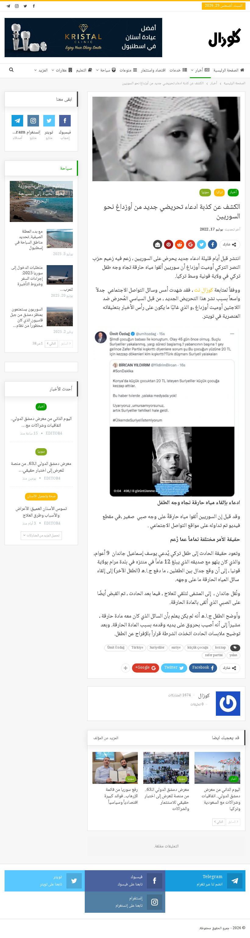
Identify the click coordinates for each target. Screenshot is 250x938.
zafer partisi (214, 655)
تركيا (219, 192)
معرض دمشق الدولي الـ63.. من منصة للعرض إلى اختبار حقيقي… (41, 467)
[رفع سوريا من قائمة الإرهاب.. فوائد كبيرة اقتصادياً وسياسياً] (115, 768)
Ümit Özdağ (115, 647)
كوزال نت (203, 290)
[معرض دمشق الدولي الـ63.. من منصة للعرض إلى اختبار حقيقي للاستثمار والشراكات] (166, 768)
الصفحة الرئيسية (225, 70)
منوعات (125, 70)
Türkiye (137, 647)
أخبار (199, 70)
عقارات (61, 70)
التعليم (81, 70)
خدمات (175, 70)
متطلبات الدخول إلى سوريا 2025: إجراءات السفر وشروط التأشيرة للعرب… (42, 278)
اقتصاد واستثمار (153, 70)
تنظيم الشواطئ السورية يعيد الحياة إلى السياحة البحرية (41, 194)
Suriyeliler (157, 647)
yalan (233, 655)
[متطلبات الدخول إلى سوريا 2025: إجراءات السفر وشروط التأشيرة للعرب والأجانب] (60, 275)
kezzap (220, 647)
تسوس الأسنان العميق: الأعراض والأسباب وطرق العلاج (41, 512)
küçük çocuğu (198, 647)
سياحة (105, 70)
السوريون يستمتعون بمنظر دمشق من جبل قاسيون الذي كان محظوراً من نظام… (26, 318)
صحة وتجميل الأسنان (41, 496)
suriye (176, 647)
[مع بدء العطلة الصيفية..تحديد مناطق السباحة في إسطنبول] (60, 238)
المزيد (43, 70)
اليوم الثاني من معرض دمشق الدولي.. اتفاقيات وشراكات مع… (41, 422)
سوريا (205, 192)
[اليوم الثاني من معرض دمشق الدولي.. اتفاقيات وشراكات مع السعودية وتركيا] (217, 768)
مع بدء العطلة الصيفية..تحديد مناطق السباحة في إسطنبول (29, 240)
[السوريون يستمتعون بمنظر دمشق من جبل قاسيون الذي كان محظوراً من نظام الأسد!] (60, 316)
